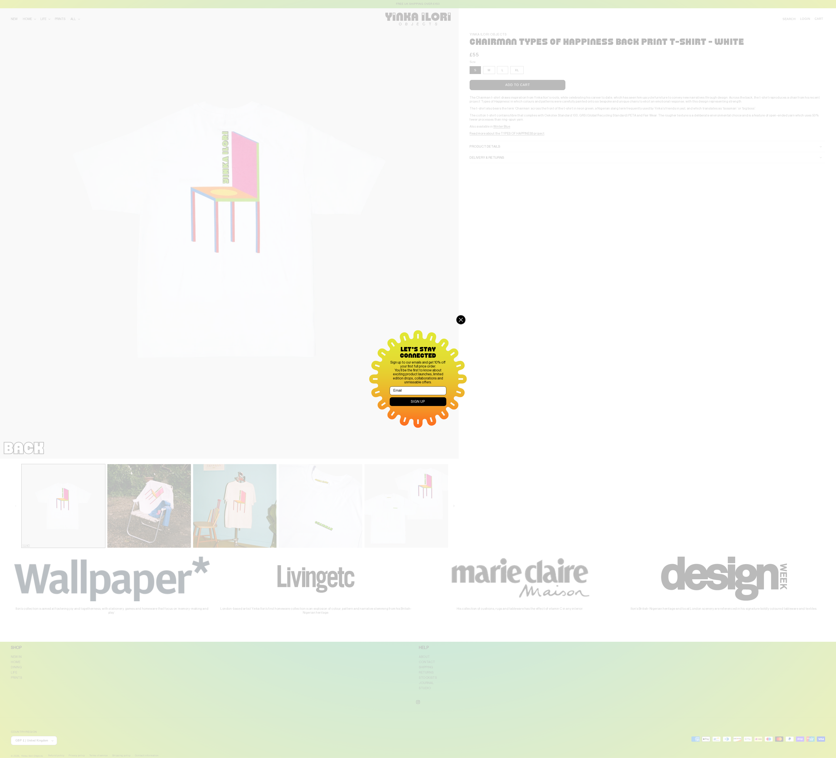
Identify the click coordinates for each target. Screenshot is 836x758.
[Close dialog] (461, 319)
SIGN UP (418, 401)
